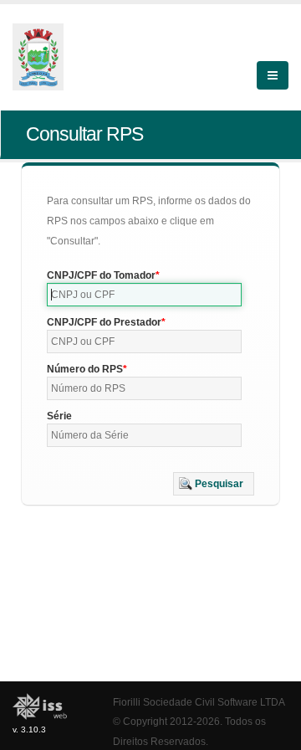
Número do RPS (85, 369)
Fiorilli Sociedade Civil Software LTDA (199, 701)
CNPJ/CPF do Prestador (104, 322)
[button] (213, 484)
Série (59, 416)
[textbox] (144, 294)
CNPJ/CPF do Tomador (101, 275)
